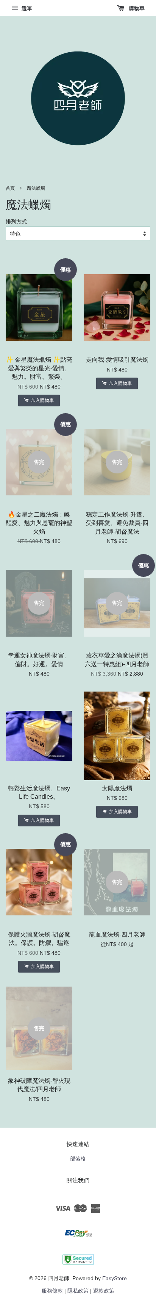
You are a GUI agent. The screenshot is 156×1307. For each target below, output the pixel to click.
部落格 (78, 1159)
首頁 (10, 188)
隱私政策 (78, 1291)
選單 (26, 8)
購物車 (136, 8)
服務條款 (52, 1291)
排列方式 (16, 222)
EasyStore (114, 1278)
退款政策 (103, 1291)
